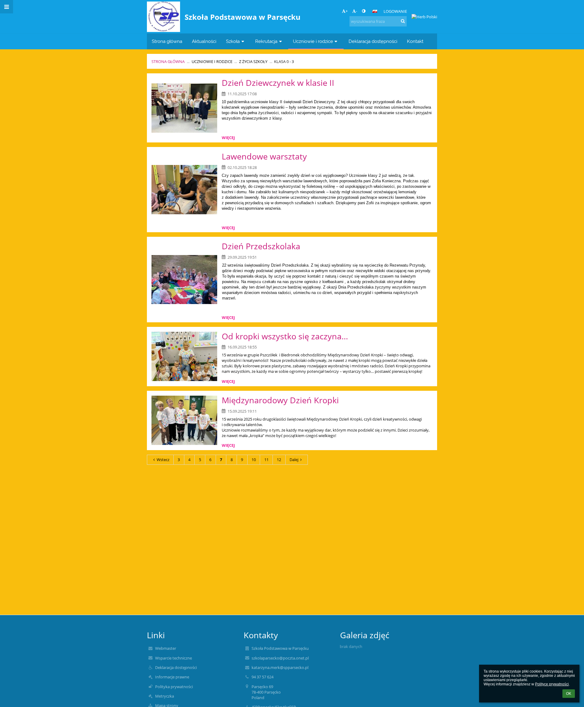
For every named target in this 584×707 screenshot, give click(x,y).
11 (266, 459)
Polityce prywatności (552, 684)
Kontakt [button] (415, 41)
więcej (228, 137)
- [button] (356, 11)
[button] (363, 11)
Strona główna (168, 61)
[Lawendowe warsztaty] (184, 189)
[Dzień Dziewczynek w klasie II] (184, 108)
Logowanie (395, 11)
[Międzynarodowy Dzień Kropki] (184, 420)
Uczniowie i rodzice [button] (313, 41)
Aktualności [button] (204, 41)
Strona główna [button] (167, 41)
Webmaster (165, 648)
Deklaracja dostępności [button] (373, 41)
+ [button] (347, 11)
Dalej (294, 459)
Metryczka (164, 696)
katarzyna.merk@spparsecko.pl (280, 667)
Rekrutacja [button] (266, 41)
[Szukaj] (402, 21)
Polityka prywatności (174, 686)
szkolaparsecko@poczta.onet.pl (280, 658)
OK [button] (568, 693)
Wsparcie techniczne (173, 658)
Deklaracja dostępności (176, 667)
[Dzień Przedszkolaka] (184, 279)
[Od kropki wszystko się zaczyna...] (184, 356)
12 (279, 459)
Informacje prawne (172, 677)
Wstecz (163, 459)
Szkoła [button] (233, 41)
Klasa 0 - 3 (284, 61)
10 (254, 459)
